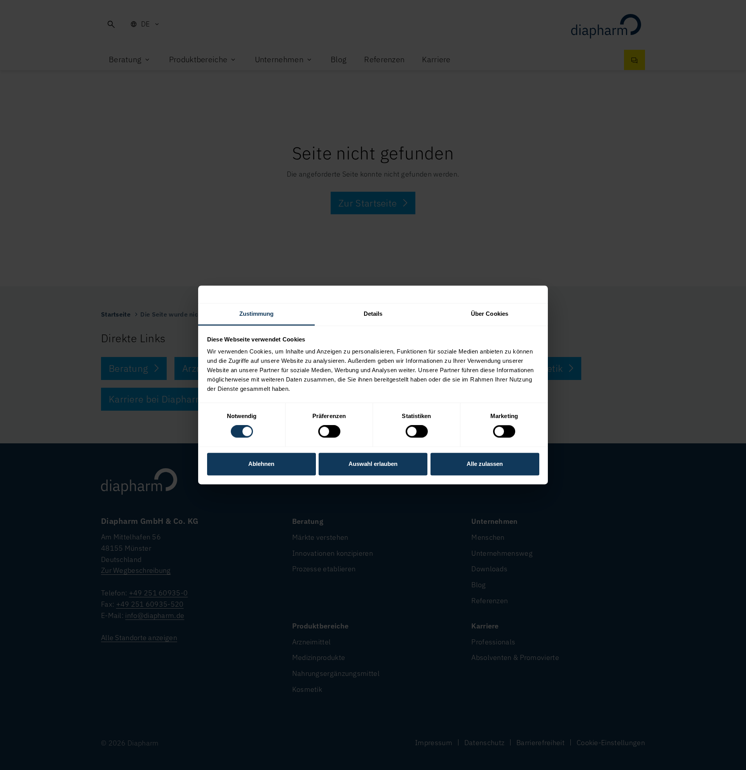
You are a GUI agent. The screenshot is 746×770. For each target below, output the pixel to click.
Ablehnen (261, 463)
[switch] (329, 431)
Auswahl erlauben (373, 463)
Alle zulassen (485, 463)
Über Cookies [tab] (489, 313)
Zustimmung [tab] (256, 313)
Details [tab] (373, 313)
